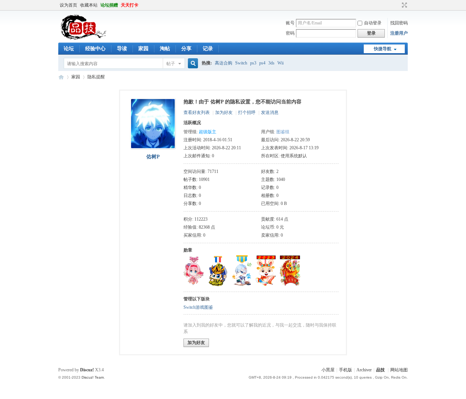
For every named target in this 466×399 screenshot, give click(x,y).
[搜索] (192, 63)
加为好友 (224, 112)
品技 (61, 77)
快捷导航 (382, 48)
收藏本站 (89, 5)
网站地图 (399, 369)
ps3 (253, 63)
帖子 (170, 63)
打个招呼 (247, 112)
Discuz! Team (93, 377)
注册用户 (399, 33)
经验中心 (95, 48)
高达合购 (223, 63)
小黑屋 (328, 369)
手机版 (345, 369)
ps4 (262, 63)
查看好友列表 (196, 112)
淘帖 (165, 48)
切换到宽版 (403, 5)
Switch (241, 63)
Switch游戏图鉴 (198, 307)
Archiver (364, 369)
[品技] (83, 38)
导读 (122, 48)
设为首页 (68, 5)
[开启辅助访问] (397, 5)
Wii (280, 63)
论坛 (69, 48)
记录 (208, 48)
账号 (290, 22)
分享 (186, 48)
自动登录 (373, 22)
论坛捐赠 (109, 5)
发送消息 (270, 112)
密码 (290, 33)
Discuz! (87, 369)
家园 (143, 48)
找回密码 (399, 22)
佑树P (153, 156)
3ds (271, 63)
